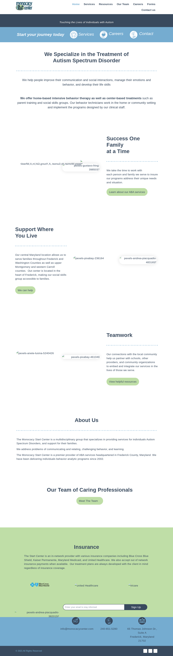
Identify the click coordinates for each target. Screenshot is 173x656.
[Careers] (103, 34)
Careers (138, 4)
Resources (106, 4)
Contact (146, 33)
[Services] (74, 34)
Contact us (148, 9)
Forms (151, 4)
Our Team (123, 4)
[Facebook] (145, 651)
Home (76, 4)
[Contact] (133, 34)
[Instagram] (150, 651)
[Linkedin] (155, 651)
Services (89, 4)
